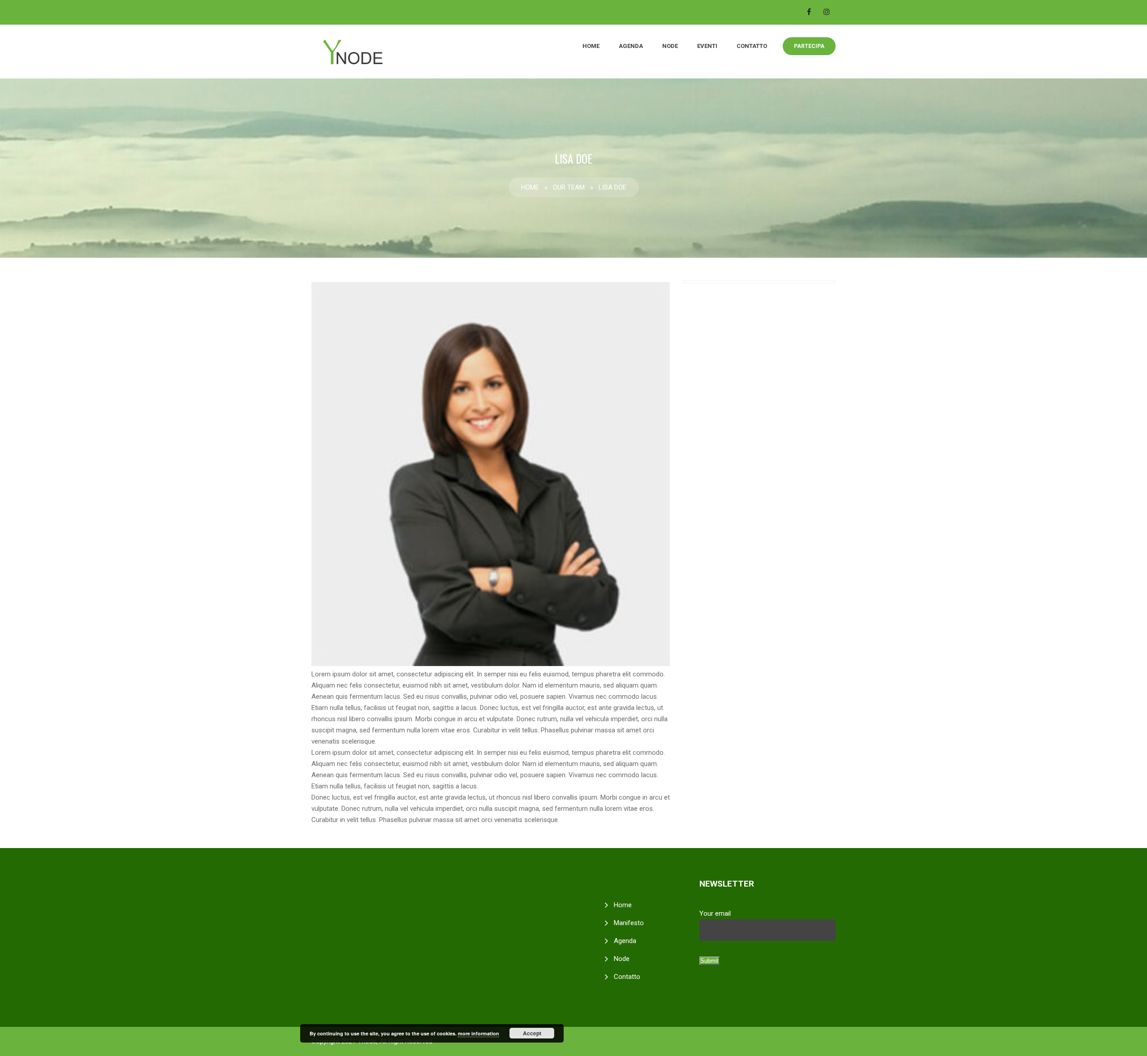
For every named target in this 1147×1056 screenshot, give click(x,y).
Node (670, 46)
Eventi (707, 46)
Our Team (569, 187)
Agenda (631, 46)
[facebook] (808, 11)
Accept (532, 1033)
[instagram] (826, 11)
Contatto (752, 46)
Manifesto (629, 923)
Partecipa (809, 46)
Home (590, 46)
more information (478, 1033)
